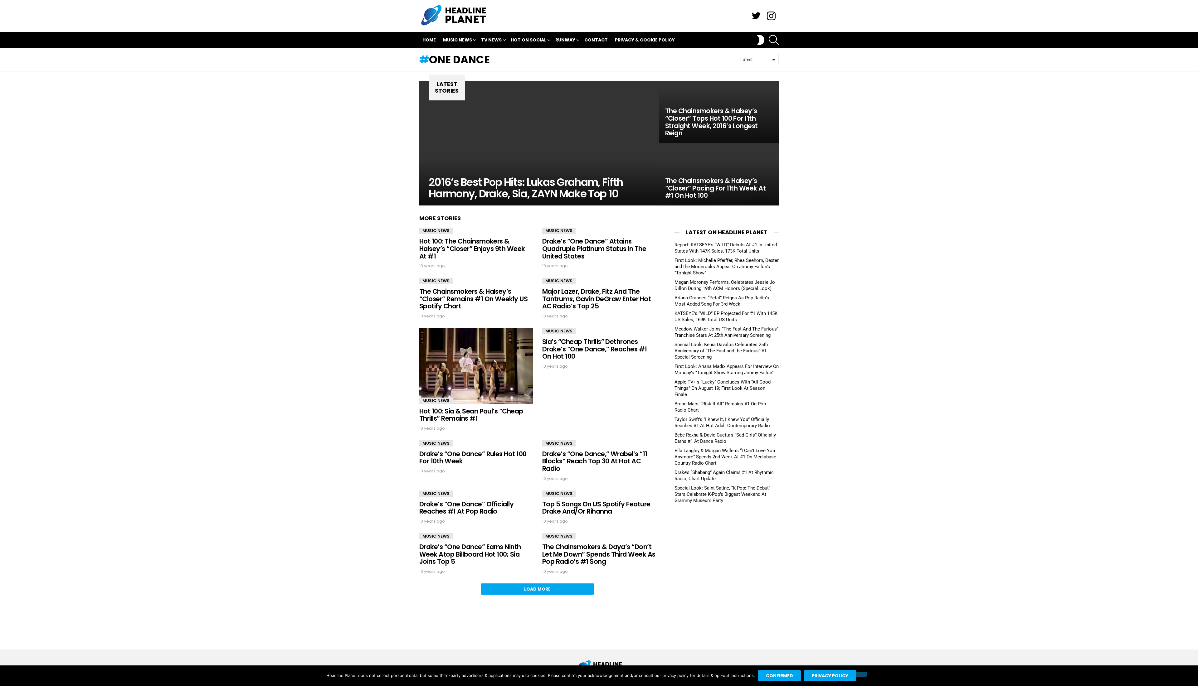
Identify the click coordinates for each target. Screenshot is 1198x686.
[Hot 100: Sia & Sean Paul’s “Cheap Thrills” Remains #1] (476, 366)
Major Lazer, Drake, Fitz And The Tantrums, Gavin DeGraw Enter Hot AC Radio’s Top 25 (596, 299)
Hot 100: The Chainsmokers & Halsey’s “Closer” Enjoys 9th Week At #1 (472, 248)
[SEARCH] (774, 40)
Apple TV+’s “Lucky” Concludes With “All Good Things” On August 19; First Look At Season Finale (722, 388)
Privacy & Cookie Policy (645, 40)
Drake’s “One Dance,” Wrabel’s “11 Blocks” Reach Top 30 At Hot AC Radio (594, 461)
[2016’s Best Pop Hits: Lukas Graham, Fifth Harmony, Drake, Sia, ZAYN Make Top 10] (539, 143)
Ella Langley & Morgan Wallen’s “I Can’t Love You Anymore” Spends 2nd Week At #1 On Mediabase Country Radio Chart (725, 457)
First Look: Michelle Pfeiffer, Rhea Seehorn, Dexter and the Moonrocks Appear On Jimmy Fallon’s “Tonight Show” (726, 267)
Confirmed (779, 676)
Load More (537, 589)
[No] (859, 674)
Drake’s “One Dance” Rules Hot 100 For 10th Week (473, 457)
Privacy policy (830, 676)
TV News (491, 40)
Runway (565, 40)
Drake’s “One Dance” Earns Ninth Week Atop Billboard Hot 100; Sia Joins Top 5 (470, 554)
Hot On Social (528, 40)
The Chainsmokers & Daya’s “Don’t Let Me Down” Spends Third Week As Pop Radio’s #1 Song (598, 554)
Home (429, 40)
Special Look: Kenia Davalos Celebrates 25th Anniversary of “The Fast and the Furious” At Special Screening (721, 351)
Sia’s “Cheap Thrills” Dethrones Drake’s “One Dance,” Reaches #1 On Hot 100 (594, 349)
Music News (457, 40)
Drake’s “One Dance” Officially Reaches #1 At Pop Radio (466, 508)
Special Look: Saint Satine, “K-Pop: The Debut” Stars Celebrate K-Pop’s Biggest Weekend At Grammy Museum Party (722, 494)
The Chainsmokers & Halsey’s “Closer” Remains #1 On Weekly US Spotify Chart (473, 299)
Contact (596, 40)
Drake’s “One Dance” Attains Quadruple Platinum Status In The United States (594, 248)
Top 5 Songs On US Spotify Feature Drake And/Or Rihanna (596, 508)
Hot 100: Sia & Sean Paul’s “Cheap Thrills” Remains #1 (471, 415)
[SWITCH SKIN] (761, 40)
